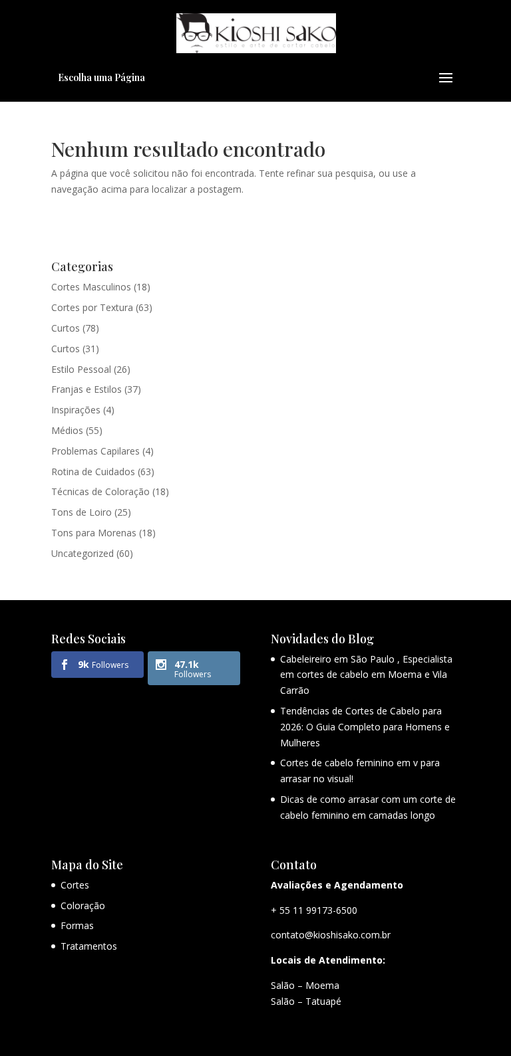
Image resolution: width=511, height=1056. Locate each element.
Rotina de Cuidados (93, 471)
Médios (67, 430)
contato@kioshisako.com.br (331, 934)
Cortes (75, 885)
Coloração (83, 905)
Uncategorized (82, 553)
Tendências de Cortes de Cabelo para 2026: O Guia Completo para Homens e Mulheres (365, 726)
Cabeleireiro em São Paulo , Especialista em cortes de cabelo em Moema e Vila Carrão (366, 675)
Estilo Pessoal (81, 369)
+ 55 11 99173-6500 (314, 910)
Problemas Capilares (95, 451)
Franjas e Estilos (86, 389)
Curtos (65, 328)
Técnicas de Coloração (100, 491)
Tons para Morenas (93, 532)
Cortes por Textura (92, 307)
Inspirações (75, 409)
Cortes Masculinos (91, 286)
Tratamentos (89, 946)
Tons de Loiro (81, 512)
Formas (77, 925)
